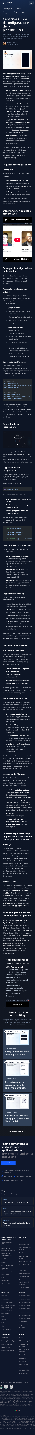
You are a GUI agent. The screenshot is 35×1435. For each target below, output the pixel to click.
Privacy (21, 1337)
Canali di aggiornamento (20, 130)
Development (8, 9)
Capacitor (25, 79)
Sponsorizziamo (6, 1329)
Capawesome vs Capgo (8, 1350)
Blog (2, 1316)
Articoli (3, 1319)
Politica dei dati (23, 1364)
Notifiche (4, 1259)
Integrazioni (5, 1280)
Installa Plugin (8, 1163)
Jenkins (16, 189)
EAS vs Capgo (5, 1347)
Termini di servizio (24, 1355)
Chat (2, 1326)
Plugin (3, 1277)
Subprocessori (23, 1373)
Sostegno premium (7, 1302)
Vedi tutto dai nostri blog (16, 1131)
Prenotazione (5, 1299)
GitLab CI (9, 189)
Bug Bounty (22, 1361)
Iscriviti (21, 1241)
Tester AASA (22, 1270)
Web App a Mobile (24, 1253)
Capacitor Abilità (24, 1287)
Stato (2, 1323)
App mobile (4, 1269)
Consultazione (23, 1322)
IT (17, 1410)
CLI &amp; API (5, 1284)
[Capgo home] (7, 2)
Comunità (4, 1296)
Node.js (8, 180)
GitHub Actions (26, 186)
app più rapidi (26, 74)
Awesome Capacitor (25, 1261)
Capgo (8, 120)
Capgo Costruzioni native (20, 930)
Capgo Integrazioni (22, 936)
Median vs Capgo (6, 1344)
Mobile (19, 9)
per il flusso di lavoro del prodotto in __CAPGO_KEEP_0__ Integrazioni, (16, 943)
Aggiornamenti (8, 13)
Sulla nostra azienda (25, 1296)
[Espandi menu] (31, 3)
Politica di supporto (25, 1341)
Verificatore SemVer (25, 1273)
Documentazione (24, 1244)
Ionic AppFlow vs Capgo (8, 1341)
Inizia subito (17, 1005)
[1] (30, 638)
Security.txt (22, 1358)
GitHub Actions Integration (12, 948)
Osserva (3, 1262)
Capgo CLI (17, 484)
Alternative (4, 1337)
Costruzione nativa (7, 1265)
